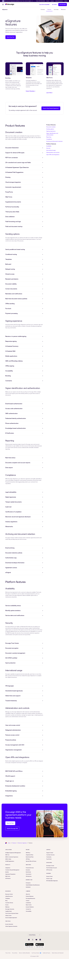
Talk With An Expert (44, 4)
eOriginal (8, 572)
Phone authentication (11, 423)
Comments (8, 381)
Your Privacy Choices (35, 952)
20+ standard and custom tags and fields (18, 162)
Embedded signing (11, 791)
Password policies (10, 740)
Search (47, 1)
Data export (9, 467)
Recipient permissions (11, 279)
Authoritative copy (11, 558)
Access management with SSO (14, 745)
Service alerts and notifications (14, 615)
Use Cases (56, 9)
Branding (8, 376)
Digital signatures (10, 497)
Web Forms (8, 197)
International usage (51, 150)
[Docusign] (9, 4)
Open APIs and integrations (52, 154)
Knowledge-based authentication (15, 428)
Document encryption (11, 648)
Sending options (50, 129)
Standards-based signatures (14, 691)
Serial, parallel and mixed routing (15, 249)
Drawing (7, 177)
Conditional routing (11, 254)
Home (9, 843)
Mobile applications (11, 356)
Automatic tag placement (13, 187)
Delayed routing (10, 269)
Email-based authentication (13, 404)
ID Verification (9, 433)
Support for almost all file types (14, 153)
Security (48, 148)
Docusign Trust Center (12, 643)
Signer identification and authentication (52, 134)
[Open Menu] (3, 5)
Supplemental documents (13, 202)
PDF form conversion (11, 157)
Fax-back (8, 308)
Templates (8, 259)
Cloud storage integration (13, 182)
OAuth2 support (10, 776)
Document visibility (11, 284)
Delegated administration (13, 730)
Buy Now (54, 4)
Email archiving (9, 548)
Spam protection (10, 663)
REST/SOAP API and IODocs (13, 771)
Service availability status (13, 606)
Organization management (13, 750)
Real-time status (10, 458)
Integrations (9, 796)
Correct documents (11, 289)
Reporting (48, 137)
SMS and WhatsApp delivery (14, 361)
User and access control (12, 725)
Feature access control (12, 735)
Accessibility (9, 371)
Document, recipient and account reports (17, 463)
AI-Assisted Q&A (10, 351)
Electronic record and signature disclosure (18, 517)
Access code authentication (13, 408)
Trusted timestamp (11, 701)
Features (49, 9)
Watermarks (9, 526)
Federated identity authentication (15, 418)
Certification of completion (13, 512)
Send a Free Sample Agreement (51, 108)
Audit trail (8, 507)
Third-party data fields (12, 212)
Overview (43, 9)
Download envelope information (14, 563)
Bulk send (8, 264)
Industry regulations (11, 522)
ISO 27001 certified (11, 658)
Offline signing (9, 366)
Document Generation (12, 148)
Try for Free (62, 4)
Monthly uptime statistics (12, 610)
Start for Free (10, 823)
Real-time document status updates (16, 299)
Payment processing (11, 313)
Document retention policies (13, 553)
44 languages (9, 686)
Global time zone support (12, 696)
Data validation (10, 217)
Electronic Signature (22, 843)
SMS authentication (11, 413)
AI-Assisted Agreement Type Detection (17, 167)
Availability (48, 146)
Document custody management (15, 653)
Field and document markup (13, 226)
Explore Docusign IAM (12, 828)
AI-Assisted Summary (11, 346)
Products (14, 843)
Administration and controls (52, 152)
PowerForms (9, 192)
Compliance (49, 139)
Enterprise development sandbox (15, 786)
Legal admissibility (10, 492)
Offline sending (10, 304)
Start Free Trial (10, 37)
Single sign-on (9, 781)
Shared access (9, 274)
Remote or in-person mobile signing (15, 336)
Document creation (51, 127)
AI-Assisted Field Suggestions (14, 172)
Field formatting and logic (13, 221)
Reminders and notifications (13, 294)
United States (32, 935)
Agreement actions (11, 568)
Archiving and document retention (54, 141)
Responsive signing (11, 341)
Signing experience (50, 131)
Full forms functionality (12, 207)
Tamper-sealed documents (13, 502)
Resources (63, 9)
